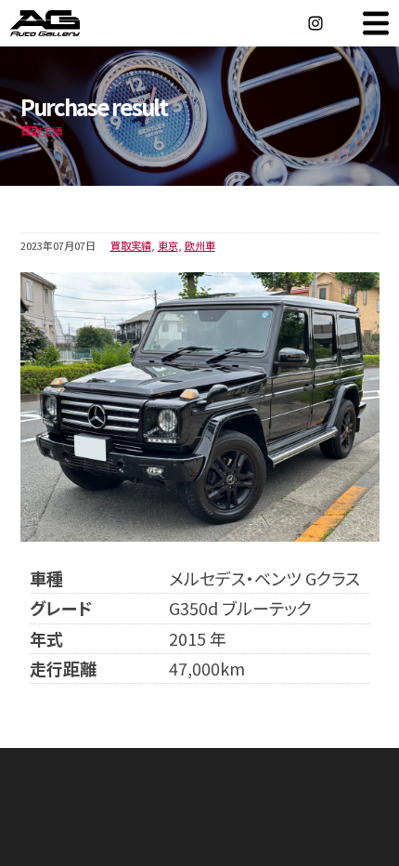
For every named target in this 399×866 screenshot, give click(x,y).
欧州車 (200, 245)
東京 (168, 245)
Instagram (315, 23)
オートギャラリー (65, 23)
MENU (376, 23)
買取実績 (130, 245)
